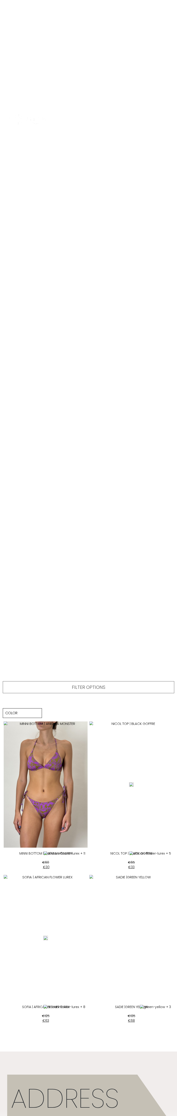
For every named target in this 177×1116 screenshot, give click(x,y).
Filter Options (88, 687)
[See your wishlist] (131, 119)
